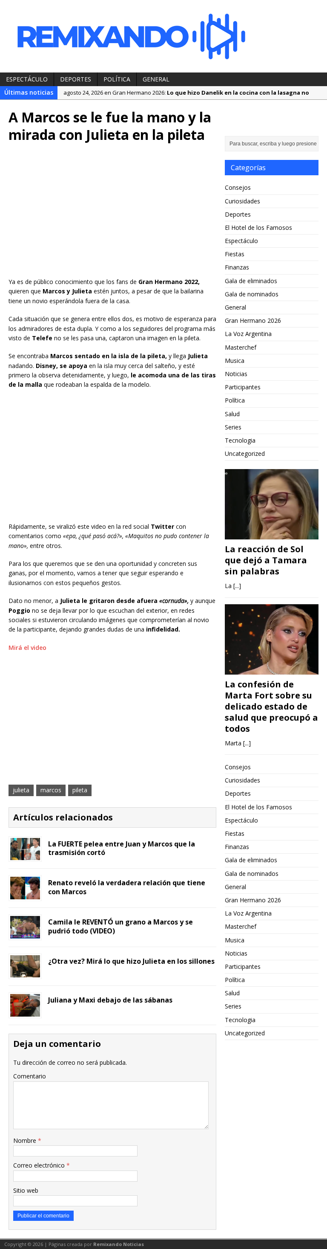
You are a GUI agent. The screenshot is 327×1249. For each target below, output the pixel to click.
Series (233, 427)
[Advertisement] (112, 213)
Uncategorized (245, 453)
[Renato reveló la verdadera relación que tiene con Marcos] (25, 894)
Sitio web (25, 1190)
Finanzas (237, 267)
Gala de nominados (251, 294)
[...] (237, 586)
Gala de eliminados (251, 281)
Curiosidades (242, 201)
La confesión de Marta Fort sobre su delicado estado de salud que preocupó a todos (271, 706)
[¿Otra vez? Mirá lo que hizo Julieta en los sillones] (25, 972)
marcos (50, 790)
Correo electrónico (39, 1165)
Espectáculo (27, 79)
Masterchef (240, 347)
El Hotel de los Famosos (258, 227)
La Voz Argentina (248, 334)
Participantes (243, 387)
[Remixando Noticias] (163, 36)
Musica (234, 360)
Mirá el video (27, 647)
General (156, 79)
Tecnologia (240, 440)
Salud (232, 414)
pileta (79, 790)
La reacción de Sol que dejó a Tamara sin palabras (266, 560)
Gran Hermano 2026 (253, 320)
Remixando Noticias (118, 1244)
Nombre (25, 1140)
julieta (21, 790)
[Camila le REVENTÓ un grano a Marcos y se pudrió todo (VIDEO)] (25, 933)
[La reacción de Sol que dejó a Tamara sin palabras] (271, 534)
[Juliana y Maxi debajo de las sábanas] (25, 1012)
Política (116, 79)
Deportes (75, 79)
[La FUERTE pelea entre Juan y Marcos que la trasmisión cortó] (25, 855)
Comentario (29, 1076)
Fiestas (234, 254)
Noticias (236, 374)
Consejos (238, 187)
